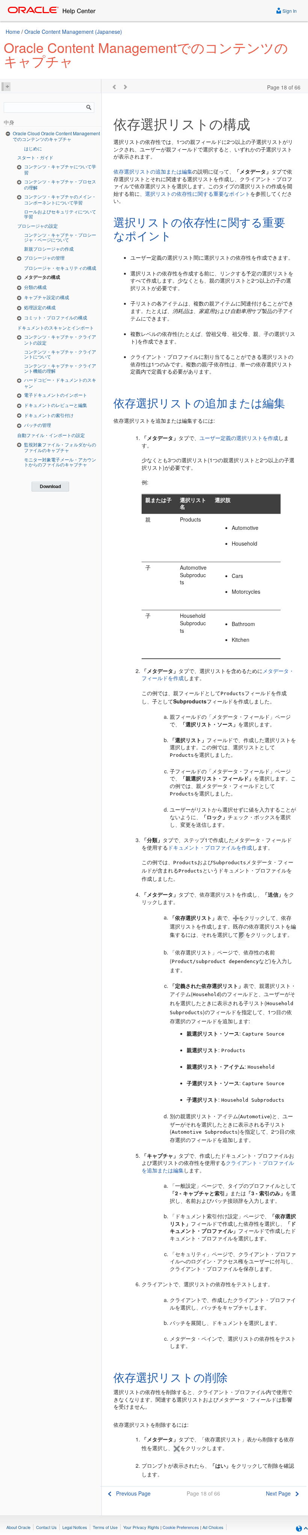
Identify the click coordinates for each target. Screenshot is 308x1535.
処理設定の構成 (40, 307)
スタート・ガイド (35, 157)
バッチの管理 (37, 425)
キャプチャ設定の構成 (46, 297)
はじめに (33, 148)
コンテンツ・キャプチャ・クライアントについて (60, 354)
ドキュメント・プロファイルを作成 (210, 847)
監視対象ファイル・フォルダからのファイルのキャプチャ (60, 447)
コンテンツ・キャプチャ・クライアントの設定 (60, 339)
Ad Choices (212, 1527)
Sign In (289, 11)
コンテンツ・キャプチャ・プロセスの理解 (60, 184)
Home (13, 31)
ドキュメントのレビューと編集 (55, 405)
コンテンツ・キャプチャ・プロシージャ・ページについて (60, 237)
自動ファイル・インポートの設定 (51, 435)
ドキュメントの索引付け (49, 415)
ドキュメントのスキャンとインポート (55, 327)
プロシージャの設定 (37, 225)
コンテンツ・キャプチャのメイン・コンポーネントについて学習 (60, 199)
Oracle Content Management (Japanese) (73, 31)
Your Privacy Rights (141, 1527)
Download (50, 486)
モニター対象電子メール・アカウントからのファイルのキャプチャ (60, 461)
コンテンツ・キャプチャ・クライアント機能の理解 (60, 368)
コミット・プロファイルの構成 (55, 317)
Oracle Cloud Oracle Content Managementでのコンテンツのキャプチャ (56, 136)
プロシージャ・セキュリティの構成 (60, 268)
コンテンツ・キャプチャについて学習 (60, 169)
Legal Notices (74, 1527)
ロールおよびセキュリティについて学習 (60, 213)
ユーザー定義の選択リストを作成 (238, 438)
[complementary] (181, 1527)
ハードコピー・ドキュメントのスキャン (60, 383)
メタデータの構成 (42, 277)
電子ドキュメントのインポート (55, 395)
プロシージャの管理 (44, 257)
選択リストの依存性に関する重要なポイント (197, 193)
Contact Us (46, 1527)
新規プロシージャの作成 (49, 248)
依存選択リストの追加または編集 (152, 171)
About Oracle (18, 1527)
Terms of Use (105, 1527)
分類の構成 (35, 287)
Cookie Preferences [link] (181, 1527)
